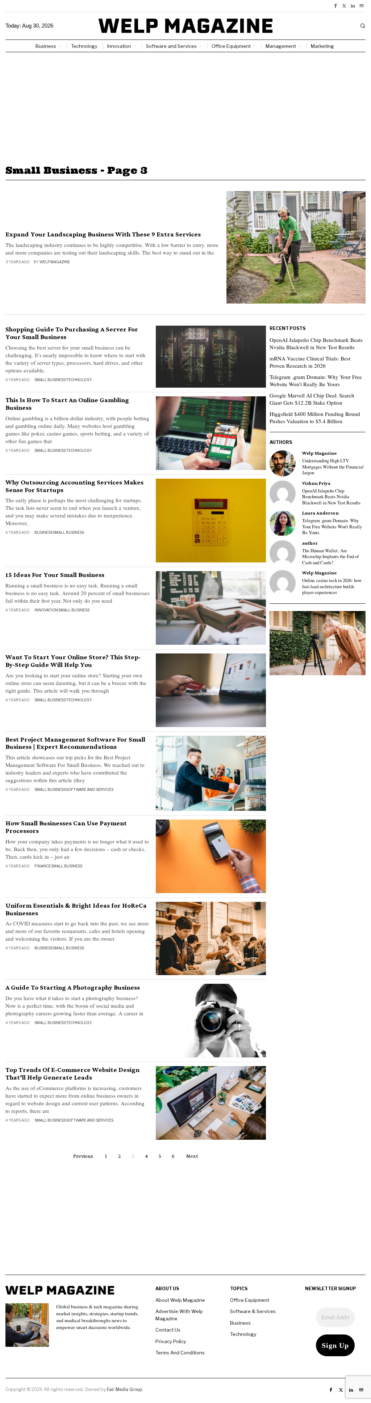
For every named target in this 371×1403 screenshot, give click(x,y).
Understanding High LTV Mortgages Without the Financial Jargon (333, 467)
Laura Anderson (320, 513)
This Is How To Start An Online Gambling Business (67, 403)
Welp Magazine (54, 262)
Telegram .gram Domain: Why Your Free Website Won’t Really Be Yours (316, 380)
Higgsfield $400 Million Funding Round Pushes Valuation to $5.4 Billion (315, 417)
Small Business (50, 379)
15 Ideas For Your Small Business (54, 574)
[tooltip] (335, 6)
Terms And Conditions (180, 1352)
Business (43, 532)
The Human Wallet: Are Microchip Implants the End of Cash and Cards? (330, 557)
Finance (42, 866)
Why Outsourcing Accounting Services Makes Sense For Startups (74, 486)
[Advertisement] (185, 106)
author (310, 543)
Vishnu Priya (316, 483)
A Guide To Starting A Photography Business (72, 987)
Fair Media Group (124, 1389)
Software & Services (253, 1311)
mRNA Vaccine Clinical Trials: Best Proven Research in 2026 (310, 362)
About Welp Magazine (180, 1300)
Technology (79, 379)
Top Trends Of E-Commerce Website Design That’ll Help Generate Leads (72, 1073)
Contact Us (167, 1330)
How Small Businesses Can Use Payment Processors (66, 827)
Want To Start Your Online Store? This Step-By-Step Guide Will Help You (73, 660)
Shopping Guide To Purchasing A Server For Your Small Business (71, 333)
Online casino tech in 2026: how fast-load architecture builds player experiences (332, 586)
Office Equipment (249, 1300)
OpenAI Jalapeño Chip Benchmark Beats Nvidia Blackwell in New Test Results (316, 343)
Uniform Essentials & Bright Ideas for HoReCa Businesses (76, 909)
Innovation (46, 610)
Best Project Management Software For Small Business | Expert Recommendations (75, 743)
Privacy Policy (170, 1341)
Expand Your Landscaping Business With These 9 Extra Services (103, 234)
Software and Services (89, 789)
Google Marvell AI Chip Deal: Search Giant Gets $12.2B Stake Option (312, 399)
